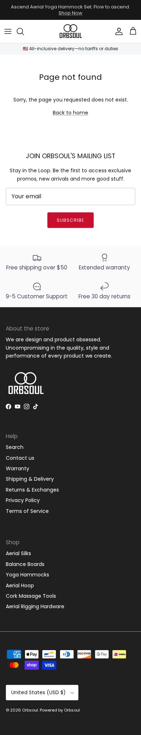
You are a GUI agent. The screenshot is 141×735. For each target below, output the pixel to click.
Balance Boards (25, 564)
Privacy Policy (23, 500)
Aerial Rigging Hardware (35, 606)
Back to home (70, 112)
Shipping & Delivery (30, 479)
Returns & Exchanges (32, 489)
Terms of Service (27, 511)
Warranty (17, 468)
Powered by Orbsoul (60, 710)
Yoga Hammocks (27, 574)
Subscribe (70, 220)
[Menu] (8, 31)
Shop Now (70, 12)
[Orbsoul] (70, 31)
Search (15, 447)
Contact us (20, 458)
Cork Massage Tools (31, 596)
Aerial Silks (18, 553)
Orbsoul (30, 710)
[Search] (24, 31)
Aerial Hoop (20, 585)
